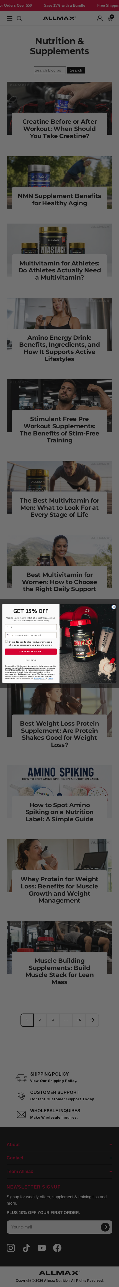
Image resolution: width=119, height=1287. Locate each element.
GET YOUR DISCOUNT (31, 651)
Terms (50, 678)
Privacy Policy (40, 678)
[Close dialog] (114, 607)
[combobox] (9, 635)
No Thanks (31, 659)
